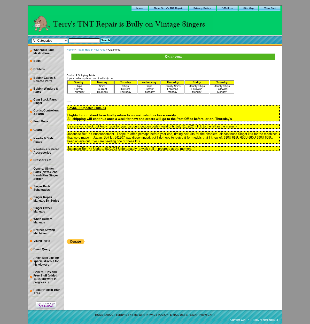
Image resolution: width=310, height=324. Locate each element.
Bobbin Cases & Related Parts (44, 79)
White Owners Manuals (43, 220)
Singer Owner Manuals (42, 209)
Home (70, 49)
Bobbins (39, 69)
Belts (37, 61)
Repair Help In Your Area (91, 49)
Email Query (41, 249)
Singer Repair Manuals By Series (46, 199)
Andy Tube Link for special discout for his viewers (46, 261)
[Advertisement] (173, 193)
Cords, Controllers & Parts (46, 112)
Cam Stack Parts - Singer (46, 101)
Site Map (248, 8)
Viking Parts (41, 241)
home (139, 8)
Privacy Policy (202, 8)
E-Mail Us (227, 8)
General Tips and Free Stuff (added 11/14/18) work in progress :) (45, 277)
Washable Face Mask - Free (43, 51)
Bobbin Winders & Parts (45, 90)
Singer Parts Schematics (42, 188)
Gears (37, 130)
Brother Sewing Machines (44, 231)
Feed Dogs (40, 121)
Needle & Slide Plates (43, 140)
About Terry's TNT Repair (168, 8)
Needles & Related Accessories (46, 151)
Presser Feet (42, 160)
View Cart (270, 8)
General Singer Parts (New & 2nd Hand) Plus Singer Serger (45, 174)
